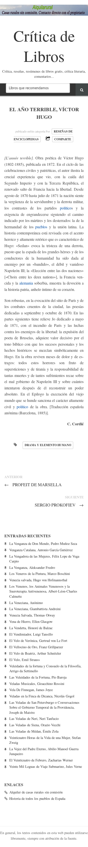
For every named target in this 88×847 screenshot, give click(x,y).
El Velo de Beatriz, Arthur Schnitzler (35, 653)
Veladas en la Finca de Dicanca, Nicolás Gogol (41, 696)
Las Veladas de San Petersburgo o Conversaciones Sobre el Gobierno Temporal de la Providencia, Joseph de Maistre (44, 707)
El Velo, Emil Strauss (24, 659)
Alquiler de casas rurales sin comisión (36, 792)
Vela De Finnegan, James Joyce (31, 689)
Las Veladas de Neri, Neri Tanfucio (34, 718)
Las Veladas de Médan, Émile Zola (33, 731)
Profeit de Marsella (33, 484)
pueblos (41, 226)
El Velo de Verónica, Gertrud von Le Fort (38, 640)
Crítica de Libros (44, 45)
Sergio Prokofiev (59, 505)
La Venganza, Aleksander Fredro (32, 567)
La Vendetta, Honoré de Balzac (31, 628)
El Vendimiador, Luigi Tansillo (31, 634)
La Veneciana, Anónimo (26, 602)
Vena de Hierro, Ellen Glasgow (31, 621)
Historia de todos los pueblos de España (37, 798)
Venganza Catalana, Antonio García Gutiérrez (41, 550)
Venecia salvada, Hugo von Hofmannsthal (38, 580)
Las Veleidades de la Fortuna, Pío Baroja (37, 677)
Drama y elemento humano (48, 445)
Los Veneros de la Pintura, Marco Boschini (39, 573)
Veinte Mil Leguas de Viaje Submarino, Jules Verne (45, 766)
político (65, 207)
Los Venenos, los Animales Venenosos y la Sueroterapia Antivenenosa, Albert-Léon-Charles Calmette (43, 591)
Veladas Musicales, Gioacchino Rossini (36, 683)
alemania (26, 283)
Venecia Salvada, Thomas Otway (32, 615)
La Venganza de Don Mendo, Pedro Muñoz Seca (43, 543)
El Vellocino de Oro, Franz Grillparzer (36, 647)
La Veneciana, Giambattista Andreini (35, 608)
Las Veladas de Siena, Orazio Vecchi (34, 725)
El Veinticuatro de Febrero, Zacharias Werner (41, 760)
